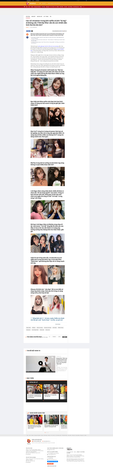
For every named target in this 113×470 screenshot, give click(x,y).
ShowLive (37, 0)
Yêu (50, 16)
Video (81, 6)
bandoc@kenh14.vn (47, 441)
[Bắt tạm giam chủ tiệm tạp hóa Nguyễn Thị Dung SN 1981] (51, 419)
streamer (28, 329)
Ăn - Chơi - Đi (53, 6)
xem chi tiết (50, 463)
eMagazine (29, 0)
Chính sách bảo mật (51, 466)
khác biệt (42, 329)
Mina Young (61, 327)
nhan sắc (48, 329)
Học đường (70, 6)
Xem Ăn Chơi (39, 16)
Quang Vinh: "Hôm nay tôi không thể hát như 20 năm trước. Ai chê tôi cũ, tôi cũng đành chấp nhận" (61, 361)
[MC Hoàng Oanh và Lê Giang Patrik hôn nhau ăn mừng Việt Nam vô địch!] (34, 419)
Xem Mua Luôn (76, 6)
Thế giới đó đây (64, 435)
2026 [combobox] (59, 336)
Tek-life (65, 6)
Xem (65, 337)
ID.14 (33, 0)
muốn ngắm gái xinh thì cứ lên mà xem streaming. (48, 46)
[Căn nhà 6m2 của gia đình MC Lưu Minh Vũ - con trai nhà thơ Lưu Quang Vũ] (34, 389)
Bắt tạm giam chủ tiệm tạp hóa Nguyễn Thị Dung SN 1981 (51, 426)
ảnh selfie (29, 327)
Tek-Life (73, 435)
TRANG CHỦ (24, 7)
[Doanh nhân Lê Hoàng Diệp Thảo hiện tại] (51, 389)
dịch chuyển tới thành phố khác (54, 3)
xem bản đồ (29, 454)
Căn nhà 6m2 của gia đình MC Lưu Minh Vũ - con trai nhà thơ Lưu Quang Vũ (34, 396)
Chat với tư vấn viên (53, 461)
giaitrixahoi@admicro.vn (52, 459)
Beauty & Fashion (37, 6)
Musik (32, 6)
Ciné (29, 6)
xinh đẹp (54, 327)
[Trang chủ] (27, 34)
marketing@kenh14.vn (52, 454)
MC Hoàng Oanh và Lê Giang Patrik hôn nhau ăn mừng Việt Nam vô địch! (34, 427)
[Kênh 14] (29, 441)
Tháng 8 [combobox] (54, 336)
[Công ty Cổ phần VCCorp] (70, 449)
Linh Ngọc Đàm (35, 329)
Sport (42, 435)
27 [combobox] (49, 336)
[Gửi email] (32, 31)
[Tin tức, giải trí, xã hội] (32, 3)
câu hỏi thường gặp (37, 441)
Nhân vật (33, 16)
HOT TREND (46, 16)
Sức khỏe (61, 6)
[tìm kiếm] (86, 0)
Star (27, 6)
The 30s (44, 3)
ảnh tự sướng (39, 327)
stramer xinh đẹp (48, 327)
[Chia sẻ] (27, 37)
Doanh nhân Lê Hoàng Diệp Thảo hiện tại (50, 395)
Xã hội (57, 6)
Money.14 (48, 6)
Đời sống (43, 6)
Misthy (34, 327)
